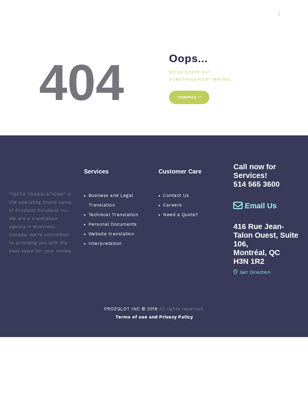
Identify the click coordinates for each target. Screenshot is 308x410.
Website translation (111, 234)
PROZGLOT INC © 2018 (131, 309)
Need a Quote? (180, 214)
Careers (172, 205)
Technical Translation (113, 214)
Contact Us (176, 195)
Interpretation (105, 243)
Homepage (186, 97)
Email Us (261, 205)
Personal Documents (112, 224)
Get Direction (255, 272)
